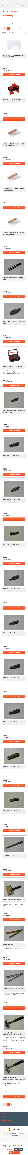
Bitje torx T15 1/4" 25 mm (12, 633)
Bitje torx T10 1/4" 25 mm (12, 588)
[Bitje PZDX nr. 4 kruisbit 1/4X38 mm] (14, 311)
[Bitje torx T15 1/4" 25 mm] (14, 622)
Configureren (18, 1149)
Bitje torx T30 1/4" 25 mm (12, 766)
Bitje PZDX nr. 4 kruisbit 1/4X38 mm (14, 322)
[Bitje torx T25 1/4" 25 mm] (14, 711)
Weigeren (9, 1149)
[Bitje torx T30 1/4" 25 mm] (14, 756)
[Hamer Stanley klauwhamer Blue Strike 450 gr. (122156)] (14, 1022)
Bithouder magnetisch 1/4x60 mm (13, 278)
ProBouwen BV (6, 1120)
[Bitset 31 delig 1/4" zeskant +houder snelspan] (14, 356)
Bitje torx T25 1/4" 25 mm (12, 722)
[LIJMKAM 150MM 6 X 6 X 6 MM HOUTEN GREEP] (14, 178)
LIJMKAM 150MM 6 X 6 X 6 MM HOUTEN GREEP (13, 189)
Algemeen (5, 1117)
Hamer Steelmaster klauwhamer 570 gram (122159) (14, 1078)
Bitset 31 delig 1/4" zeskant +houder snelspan (12, 367)
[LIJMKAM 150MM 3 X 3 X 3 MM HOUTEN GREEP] (14, 133)
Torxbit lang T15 (8, 855)
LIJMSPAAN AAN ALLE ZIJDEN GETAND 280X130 (13, 56)
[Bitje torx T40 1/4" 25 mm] (14, 800)
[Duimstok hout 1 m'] (14, 933)
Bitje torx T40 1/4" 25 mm (12, 811)
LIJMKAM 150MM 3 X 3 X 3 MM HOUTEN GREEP (13, 145)
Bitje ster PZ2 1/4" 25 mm (12, 499)
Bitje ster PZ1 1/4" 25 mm (12, 455)
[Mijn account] (22, 5)
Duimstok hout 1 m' (10, 944)
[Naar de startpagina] (14, 2)
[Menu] (3, 5)
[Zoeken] (19, 5)
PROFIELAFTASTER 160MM (12, 99)
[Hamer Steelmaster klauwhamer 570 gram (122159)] (14, 1067)
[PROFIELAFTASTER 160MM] (14, 89)
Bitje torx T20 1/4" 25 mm (12, 677)
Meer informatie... (21, 1146)
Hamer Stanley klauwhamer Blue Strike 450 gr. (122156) (13, 1034)
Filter (14, 23)
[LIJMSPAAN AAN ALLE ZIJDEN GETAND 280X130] (14, 44)
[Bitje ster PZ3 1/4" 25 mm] (14, 533)
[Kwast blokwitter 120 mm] (14, 889)
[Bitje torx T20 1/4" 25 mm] (14, 667)
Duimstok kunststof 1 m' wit (13, 988)
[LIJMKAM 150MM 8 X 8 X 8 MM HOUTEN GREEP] (14, 222)
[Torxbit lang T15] (14, 844)
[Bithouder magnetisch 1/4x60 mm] (14, 267)
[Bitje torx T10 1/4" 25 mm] (14, 578)
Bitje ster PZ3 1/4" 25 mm (12, 544)
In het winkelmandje (14, 74)
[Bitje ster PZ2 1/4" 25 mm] (14, 489)
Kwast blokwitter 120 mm (12, 900)
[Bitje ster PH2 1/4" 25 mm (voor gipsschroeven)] (14, 400)
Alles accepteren (14, 1153)
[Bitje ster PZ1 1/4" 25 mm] (14, 444)
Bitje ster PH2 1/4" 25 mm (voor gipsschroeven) (14, 411)
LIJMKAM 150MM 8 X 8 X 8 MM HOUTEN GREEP (13, 233)
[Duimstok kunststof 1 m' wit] (14, 978)
